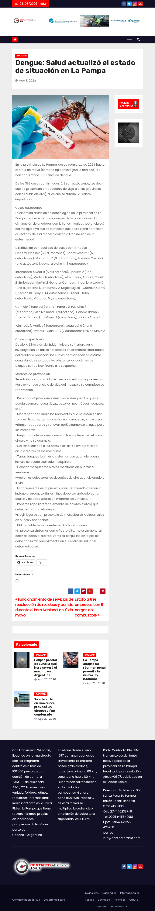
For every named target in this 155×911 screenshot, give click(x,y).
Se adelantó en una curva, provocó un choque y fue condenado (44, 707)
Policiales (120, 900)
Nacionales (109, 893)
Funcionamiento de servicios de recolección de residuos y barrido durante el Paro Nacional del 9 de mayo (44, 607)
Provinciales (91, 893)
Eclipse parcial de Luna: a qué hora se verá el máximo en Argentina (45, 667)
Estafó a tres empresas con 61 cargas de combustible (89, 607)
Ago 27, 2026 (47, 679)
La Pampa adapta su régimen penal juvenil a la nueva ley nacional (94, 669)
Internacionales (130, 893)
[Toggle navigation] (129, 39)
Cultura (133, 900)
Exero (61, 900)
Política (89, 900)
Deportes (101, 906)
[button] (138, 39)
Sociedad (21, 55)
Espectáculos (119, 906)
